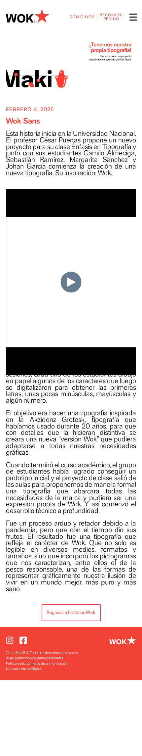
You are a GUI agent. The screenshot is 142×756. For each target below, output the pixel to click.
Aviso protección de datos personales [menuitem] (34, 658)
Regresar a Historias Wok (71, 612)
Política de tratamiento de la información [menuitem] (37, 663)
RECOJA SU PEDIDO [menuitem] (111, 17)
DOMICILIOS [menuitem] (82, 17)
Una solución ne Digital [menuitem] (23, 669)
